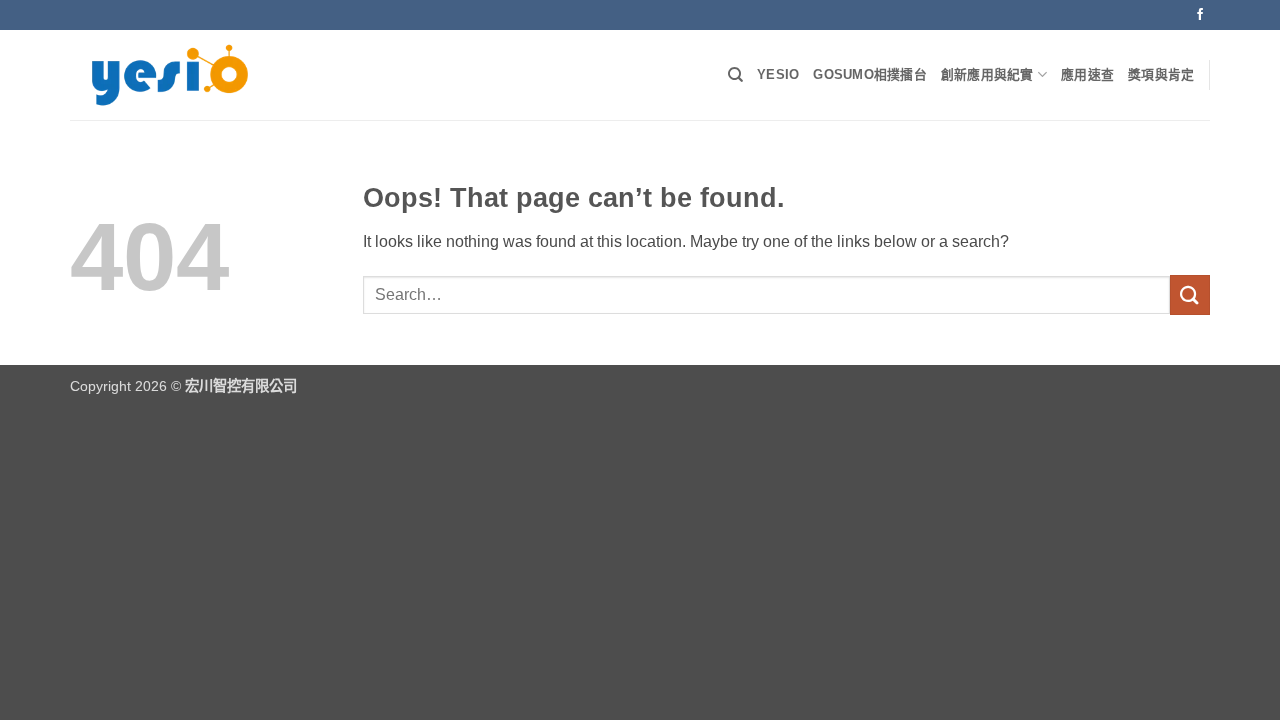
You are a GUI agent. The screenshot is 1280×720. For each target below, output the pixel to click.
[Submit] (1190, 294)
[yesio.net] (170, 75)
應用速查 (1087, 74)
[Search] (735, 75)
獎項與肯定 (1161, 74)
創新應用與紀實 (987, 74)
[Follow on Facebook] (1200, 15)
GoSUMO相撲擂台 (870, 74)
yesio (778, 74)
